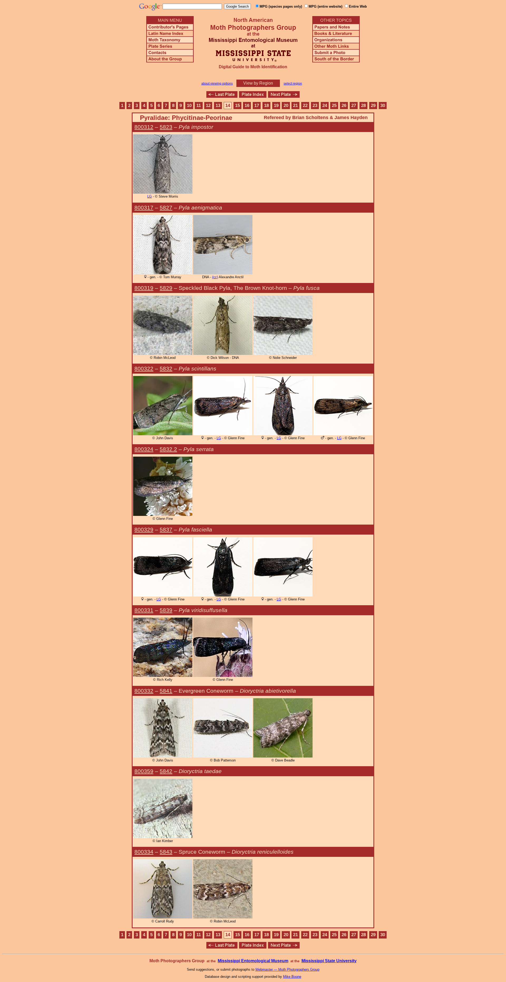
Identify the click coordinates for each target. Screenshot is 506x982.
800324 (143, 449)
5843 (166, 852)
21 (295, 105)
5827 (166, 207)
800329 (143, 529)
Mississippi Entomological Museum (253, 961)
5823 (166, 127)
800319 (143, 288)
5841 (166, 691)
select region (293, 83)
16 (247, 105)
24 (324, 105)
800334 (143, 852)
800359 (143, 771)
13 (218, 105)
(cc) (215, 277)
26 (344, 105)
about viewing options (217, 83)
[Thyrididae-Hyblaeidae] (284, 96)
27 (353, 105)
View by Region (258, 83)
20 (286, 105)
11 (198, 105)
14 (227, 105)
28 (363, 105)
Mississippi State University (329, 961)
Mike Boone (292, 977)
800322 (143, 368)
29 (373, 105)
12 (208, 105)
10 (189, 105)
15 (237, 105)
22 (305, 105)
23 (315, 105)
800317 (143, 207)
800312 (143, 127)
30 (382, 105)
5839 (166, 610)
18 (266, 105)
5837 (166, 529)
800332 (143, 691)
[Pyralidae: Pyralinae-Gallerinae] (221, 96)
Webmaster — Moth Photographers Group (287, 969)
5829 (166, 288)
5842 (166, 771)
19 (276, 105)
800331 (143, 610)
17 (256, 105)
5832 (166, 368)
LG (149, 196)
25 (334, 105)
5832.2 (168, 449)
